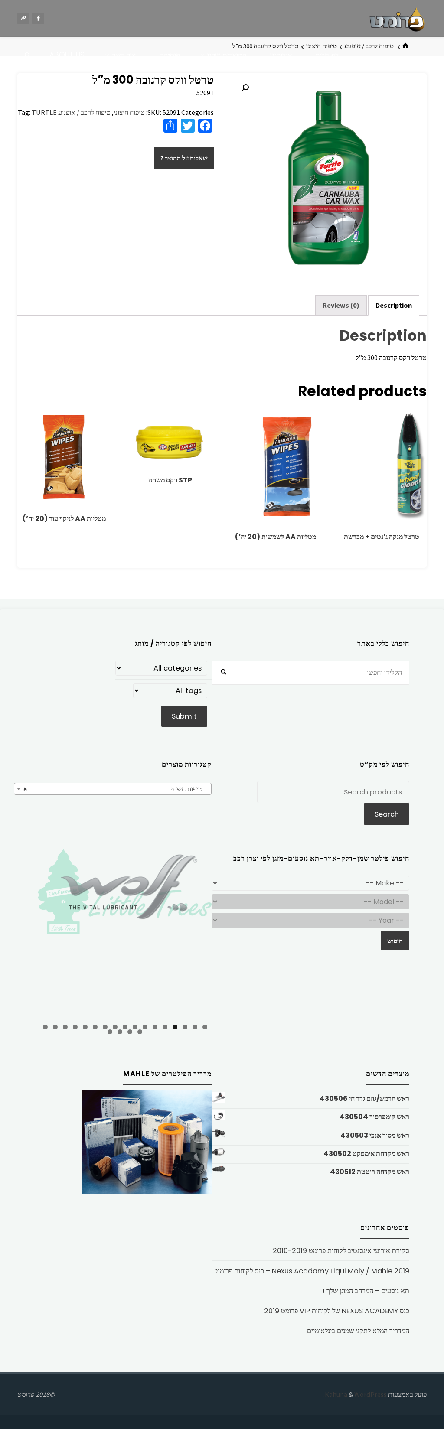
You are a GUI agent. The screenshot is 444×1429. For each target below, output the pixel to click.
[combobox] (113, 789)
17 (45, 1027)
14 (75, 1027)
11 (105, 1027)
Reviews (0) (341, 305)
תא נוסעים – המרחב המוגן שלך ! (366, 1291)
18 (139, 1031)
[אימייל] (23, 19)
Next (226, 932)
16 (55, 1027)
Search (387, 814)
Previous (22, 933)
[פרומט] (397, 18)
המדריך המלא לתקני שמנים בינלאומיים (358, 1331)
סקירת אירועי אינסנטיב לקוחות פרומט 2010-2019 (341, 1251)
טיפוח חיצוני (129, 112)
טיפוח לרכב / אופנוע (369, 46)
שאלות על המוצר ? (184, 158)
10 (115, 1027)
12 (95, 1027)
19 (129, 1031)
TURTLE (44, 112)
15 (65, 1027)
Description (393, 305)
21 (110, 1031)
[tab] (393, 305)
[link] (27, 56)
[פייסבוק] (38, 19)
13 (85, 1027)
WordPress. (355, 1394)
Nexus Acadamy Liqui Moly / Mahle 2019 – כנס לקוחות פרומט (312, 1271)
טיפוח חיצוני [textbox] (115, 789)
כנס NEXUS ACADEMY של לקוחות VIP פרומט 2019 (336, 1311)
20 (120, 1031)
